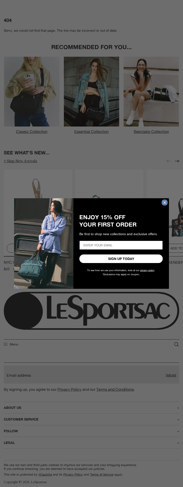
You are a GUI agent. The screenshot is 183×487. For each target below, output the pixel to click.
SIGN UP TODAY (121, 259)
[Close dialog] (164, 202)
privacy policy (147, 270)
